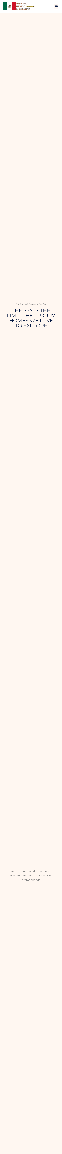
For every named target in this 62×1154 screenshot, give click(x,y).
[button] (56, 6)
